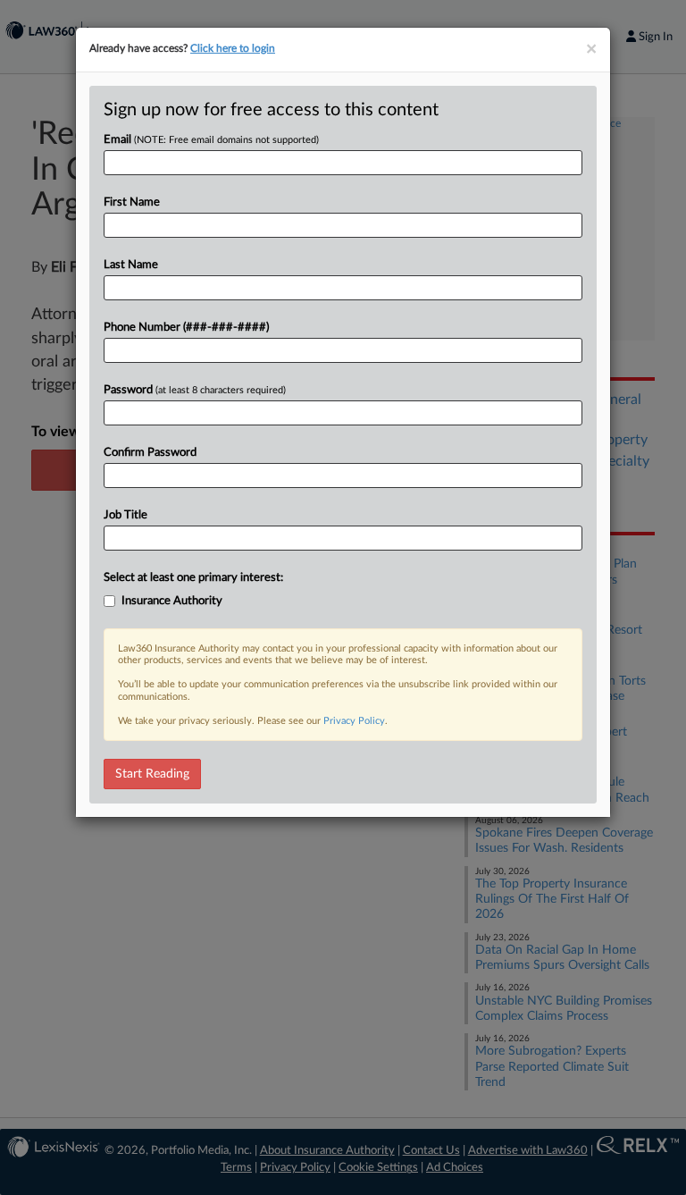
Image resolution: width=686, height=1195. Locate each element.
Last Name (131, 265)
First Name (132, 202)
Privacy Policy (354, 721)
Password (195, 390)
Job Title (125, 515)
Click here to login (232, 48)
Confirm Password (150, 453)
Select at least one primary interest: (193, 578)
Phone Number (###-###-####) (186, 327)
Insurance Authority (171, 601)
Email (211, 140)
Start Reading (152, 774)
